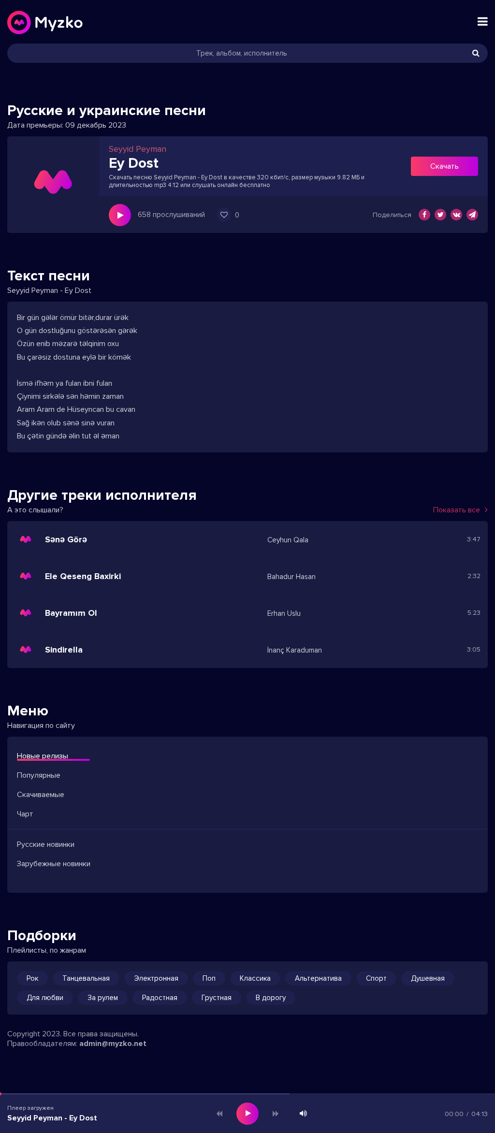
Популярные (38, 775)
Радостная (159, 997)
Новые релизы (42, 756)
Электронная (156, 978)
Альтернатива (318, 978)
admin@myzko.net (112, 1043)
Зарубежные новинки (53, 864)
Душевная (428, 978)
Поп (209, 978)
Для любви (45, 997)
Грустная (217, 997)
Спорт (376, 978)
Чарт (25, 814)
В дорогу (271, 997)
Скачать (444, 166)
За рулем (102, 997)
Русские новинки (45, 844)
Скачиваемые (40, 794)
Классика (255, 978)
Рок (32, 978)
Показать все (456, 510)
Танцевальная (86, 978)
